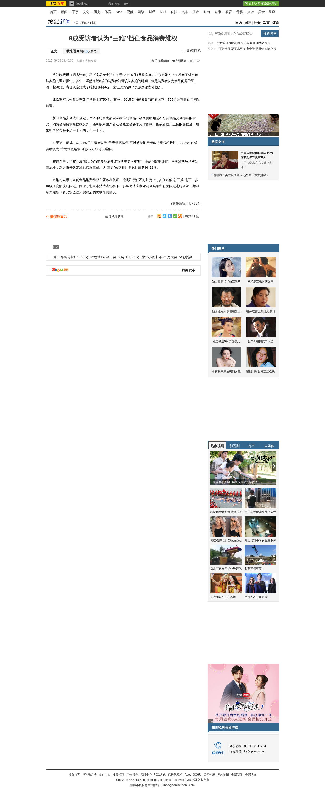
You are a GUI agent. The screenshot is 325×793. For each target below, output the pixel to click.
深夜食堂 (249, 48)
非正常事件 (223, 48)
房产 (195, 12)
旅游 (250, 12)
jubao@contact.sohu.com (178, 785)
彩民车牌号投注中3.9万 (71, 257)
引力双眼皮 (263, 43)
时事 (93, 23)
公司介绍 (209, 774)
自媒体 (269, 446)
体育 (108, 12)
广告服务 (132, 774)
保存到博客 (179, 61)
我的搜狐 (114, 3)
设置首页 (74, 774)
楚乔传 (260, 48)
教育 (228, 12)
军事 (75, 12)
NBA (119, 12)
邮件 (127, 3)
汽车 (185, 12)
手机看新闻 (162, 61)
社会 (257, 23)
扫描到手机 (193, 50)
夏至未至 (237, 48)
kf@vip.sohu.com (255, 751)
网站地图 (223, 774)
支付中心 (104, 774)
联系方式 (160, 774)
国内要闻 (81, 23)
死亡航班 (222, 43)
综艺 (252, 446)
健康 (217, 12)
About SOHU (193, 774)
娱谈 (141, 12)
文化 (86, 12)
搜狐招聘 (118, 774)
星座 (272, 12)
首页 (53, 12)
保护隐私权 (175, 774)
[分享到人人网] (170, 216)
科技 (174, 12)
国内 (238, 23)
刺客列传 (270, 48)
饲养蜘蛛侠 (236, 43)
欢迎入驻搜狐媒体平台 (263, 3)
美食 (261, 12)
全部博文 (250, 774)
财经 (152, 12)
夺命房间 (250, 43)
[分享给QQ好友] (164, 216)
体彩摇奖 (185, 257)
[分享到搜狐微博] (159, 216)
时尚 (206, 12)
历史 (97, 12)
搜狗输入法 (89, 774)
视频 (130, 12)
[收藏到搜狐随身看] (175, 216)
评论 (275, 23)
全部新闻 (237, 774)
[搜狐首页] (56, 3)
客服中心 (146, 774)
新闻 (64, 12)
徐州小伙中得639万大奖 (159, 257)
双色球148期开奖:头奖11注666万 (115, 257)
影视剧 (235, 446)
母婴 (239, 12)
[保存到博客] (191, 216)
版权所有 (203, 780)
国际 (248, 23)
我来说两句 (81, 51)
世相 (163, 12)
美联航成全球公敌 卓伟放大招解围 (247, 175)
